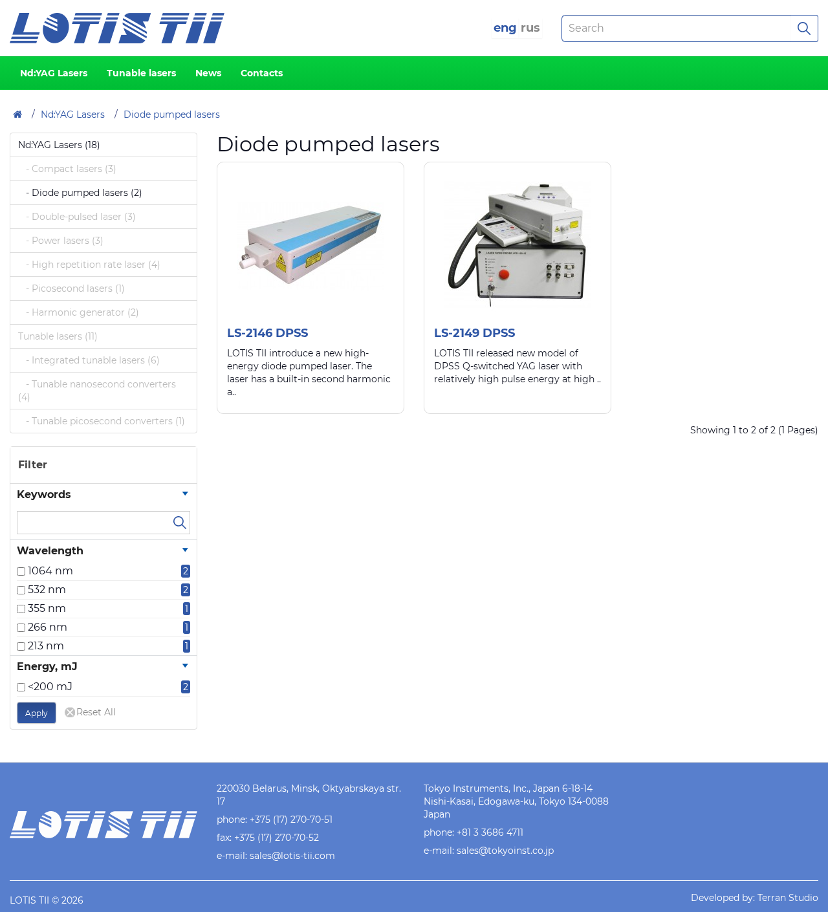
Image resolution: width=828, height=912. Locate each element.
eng (505, 28)
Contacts (262, 73)
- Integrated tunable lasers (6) (89, 360)
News (208, 73)
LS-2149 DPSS (474, 333)
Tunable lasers (141, 73)
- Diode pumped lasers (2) (80, 193)
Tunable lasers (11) (58, 336)
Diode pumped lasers (172, 114)
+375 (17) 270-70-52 (276, 837)
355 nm (47, 608)
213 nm (46, 646)
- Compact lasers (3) (67, 169)
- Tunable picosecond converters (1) (101, 421)
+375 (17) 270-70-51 (291, 819)
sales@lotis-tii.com (292, 856)
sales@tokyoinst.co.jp (505, 850)
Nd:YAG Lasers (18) (59, 145)
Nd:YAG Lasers (53, 73)
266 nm (47, 627)
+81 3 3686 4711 (490, 832)
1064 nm (50, 571)
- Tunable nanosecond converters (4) (97, 390)
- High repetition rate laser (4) (89, 264)
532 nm (47, 589)
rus (530, 28)
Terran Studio (787, 898)
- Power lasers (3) (61, 240)
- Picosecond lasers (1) (71, 288)
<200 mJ (50, 686)
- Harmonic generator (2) (78, 312)
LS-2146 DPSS (267, 333)
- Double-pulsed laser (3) (77, 217)
